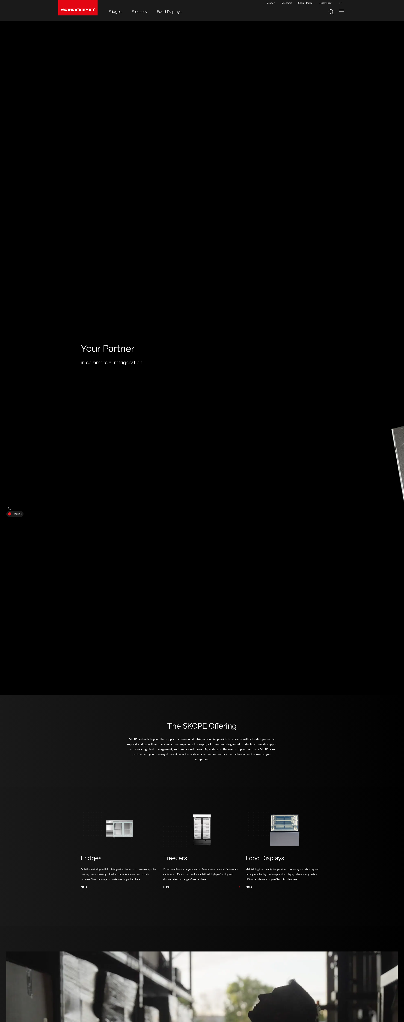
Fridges (115, 11)
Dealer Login (325, 3)
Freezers (139, 11)
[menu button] (342, 12)
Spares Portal (305, 3)
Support (271, 3)
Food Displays (169, 11)
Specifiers (287, 3)
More (84, 887)
